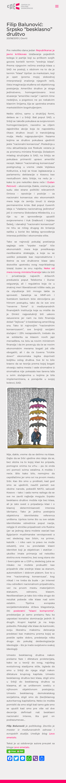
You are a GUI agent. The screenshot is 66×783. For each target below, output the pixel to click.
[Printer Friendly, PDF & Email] (16, 751)
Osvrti (24, 38)
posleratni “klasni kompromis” (34, 610)
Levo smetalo (21, 747)
